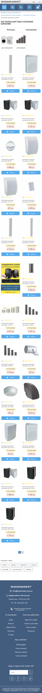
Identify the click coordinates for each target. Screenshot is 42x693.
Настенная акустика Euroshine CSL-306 (28, 365)
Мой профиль (21, 645)
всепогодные (21, 48)
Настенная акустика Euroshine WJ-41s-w (28, 406)
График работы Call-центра (19, 595)
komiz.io (27, 610)
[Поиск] (12, 7)
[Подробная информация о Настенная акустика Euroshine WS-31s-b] (31, 473)
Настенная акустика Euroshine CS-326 (7, 78)
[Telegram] (30, 678)
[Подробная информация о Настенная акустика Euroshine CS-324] (10, 227)
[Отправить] (30, 672)
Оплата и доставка (31, 623)
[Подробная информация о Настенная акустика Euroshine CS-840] (10, 350)
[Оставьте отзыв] (6, 74)
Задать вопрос (31, 627)
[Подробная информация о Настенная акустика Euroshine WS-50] (10, 105)
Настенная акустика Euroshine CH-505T (28, 201)
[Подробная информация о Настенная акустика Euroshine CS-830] (31, 310)
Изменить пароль (21, 652)
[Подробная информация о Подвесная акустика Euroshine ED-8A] (10, 145)
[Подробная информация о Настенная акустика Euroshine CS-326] (10, 64)
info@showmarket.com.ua (22, 591)
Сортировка (31, 30)
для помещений (7, 48)
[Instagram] (12, 678)
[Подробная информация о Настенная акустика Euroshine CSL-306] (31, 350)
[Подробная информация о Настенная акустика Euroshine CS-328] (31, 227)
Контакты (11, 631)
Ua (33, 2)
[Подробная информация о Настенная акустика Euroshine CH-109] (31, 145)
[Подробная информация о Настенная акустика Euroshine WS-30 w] (31, 432)
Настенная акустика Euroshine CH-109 (28, 160)
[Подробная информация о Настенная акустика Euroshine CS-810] (31, 268)
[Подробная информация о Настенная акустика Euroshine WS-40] (31, 64)
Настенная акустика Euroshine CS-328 (28, 242)
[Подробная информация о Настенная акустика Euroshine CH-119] (10, 186)
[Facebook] (18, 678)
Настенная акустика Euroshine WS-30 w (28, 446)
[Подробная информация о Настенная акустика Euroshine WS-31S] (10, 473)
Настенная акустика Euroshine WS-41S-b (7, 528)
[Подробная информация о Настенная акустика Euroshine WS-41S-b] (10, 514)
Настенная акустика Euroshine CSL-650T (7, 406)
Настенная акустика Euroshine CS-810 (28, 282)
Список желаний (21, 656)
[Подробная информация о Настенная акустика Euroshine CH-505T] (31, 186)
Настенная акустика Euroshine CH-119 (7, 201)
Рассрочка (31, 631)
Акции (11, 620)
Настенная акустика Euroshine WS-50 (7, 119)
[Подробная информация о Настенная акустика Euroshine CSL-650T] (10, 391)
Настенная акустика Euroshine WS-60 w (28, 119)
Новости (11, 623)
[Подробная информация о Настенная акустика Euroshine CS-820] (10, 310)
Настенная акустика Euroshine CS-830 (28, 324)
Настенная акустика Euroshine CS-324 (7, 242)
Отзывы (11, 635)
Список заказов (21, 648)
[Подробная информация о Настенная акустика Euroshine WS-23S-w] (10, 432)
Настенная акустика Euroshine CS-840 (7, 365)
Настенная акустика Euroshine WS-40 (28, 78)
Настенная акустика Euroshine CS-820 (7, 324)
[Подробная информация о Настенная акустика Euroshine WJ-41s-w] (31, 391)
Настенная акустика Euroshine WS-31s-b (28, 487)
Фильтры (11, 30)
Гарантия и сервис (31, 620)
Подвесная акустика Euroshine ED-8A (7, 160)
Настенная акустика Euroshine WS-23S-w (7, 446)
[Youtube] (24, 678)
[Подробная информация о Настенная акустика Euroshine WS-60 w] (31, 105)
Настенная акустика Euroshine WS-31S (7, 487)
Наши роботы (11, 627)
